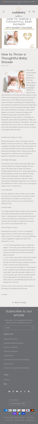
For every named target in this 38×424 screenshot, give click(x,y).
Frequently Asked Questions (13, 343)
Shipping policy (30, 420)
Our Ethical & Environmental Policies (16, 360)
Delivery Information (11, 339)
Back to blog (20, 302)
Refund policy (8, 364)
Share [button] (5, 294)
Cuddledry (11, 417)
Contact (7, 380)
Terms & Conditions (11, 351)
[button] (4, 12)
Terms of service (19, 420)
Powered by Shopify (19, 417)
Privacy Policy (8, 355)
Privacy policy (9, 420)
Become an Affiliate (10, 347)
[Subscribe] (32, 328)
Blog (5, 384)
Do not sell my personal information (16, 368)
